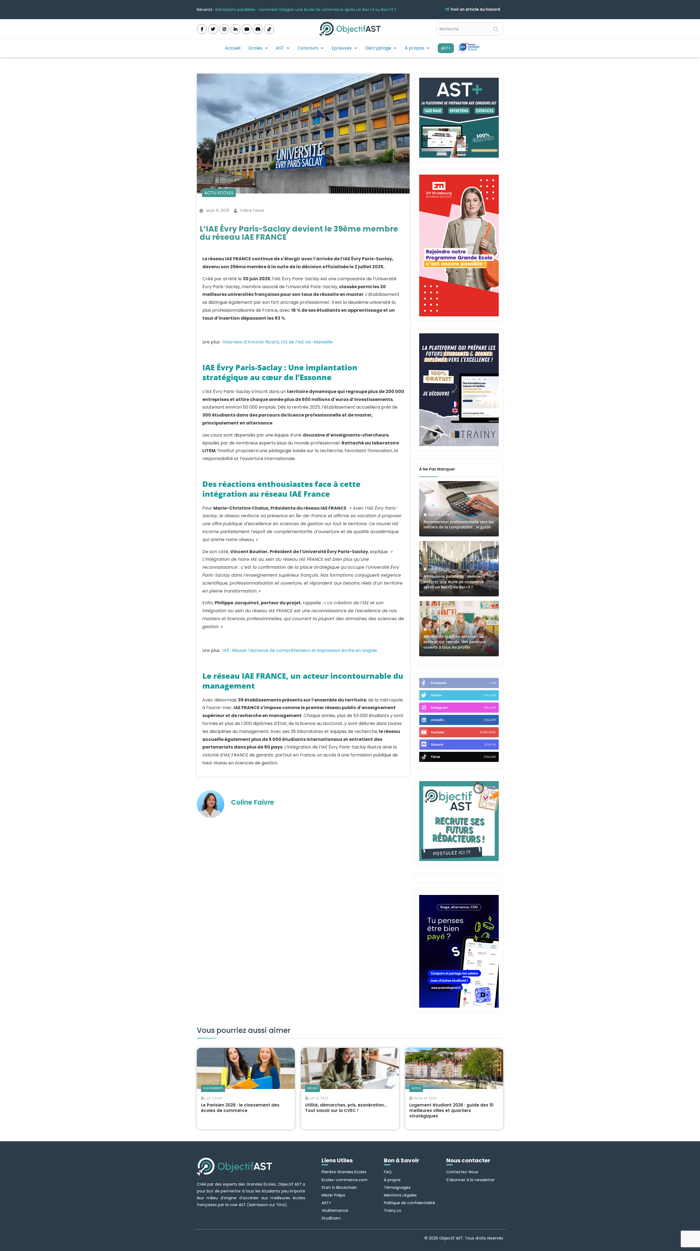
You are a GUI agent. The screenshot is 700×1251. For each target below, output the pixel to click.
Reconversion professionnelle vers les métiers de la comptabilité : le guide (459, 524)
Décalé (312, 1088)
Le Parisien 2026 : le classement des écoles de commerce (240, 1107)
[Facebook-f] (202, 29)
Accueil (232, 48)
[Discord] (258, 29)
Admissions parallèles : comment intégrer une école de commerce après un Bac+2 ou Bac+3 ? (454, 582)
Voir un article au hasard (475, 9)
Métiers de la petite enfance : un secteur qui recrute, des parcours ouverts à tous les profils (302, 9)
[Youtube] (247, 29)
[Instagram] (224, 29)
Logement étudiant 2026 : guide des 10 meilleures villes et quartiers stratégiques (451, 1110)
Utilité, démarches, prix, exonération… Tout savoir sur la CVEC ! (346, 1107)
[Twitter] (213, 29)
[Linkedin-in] (235, 29)
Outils (416, 1088)
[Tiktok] (269, 29)
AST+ (446, 48)
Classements (213, 1088)
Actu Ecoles (219, 193)
